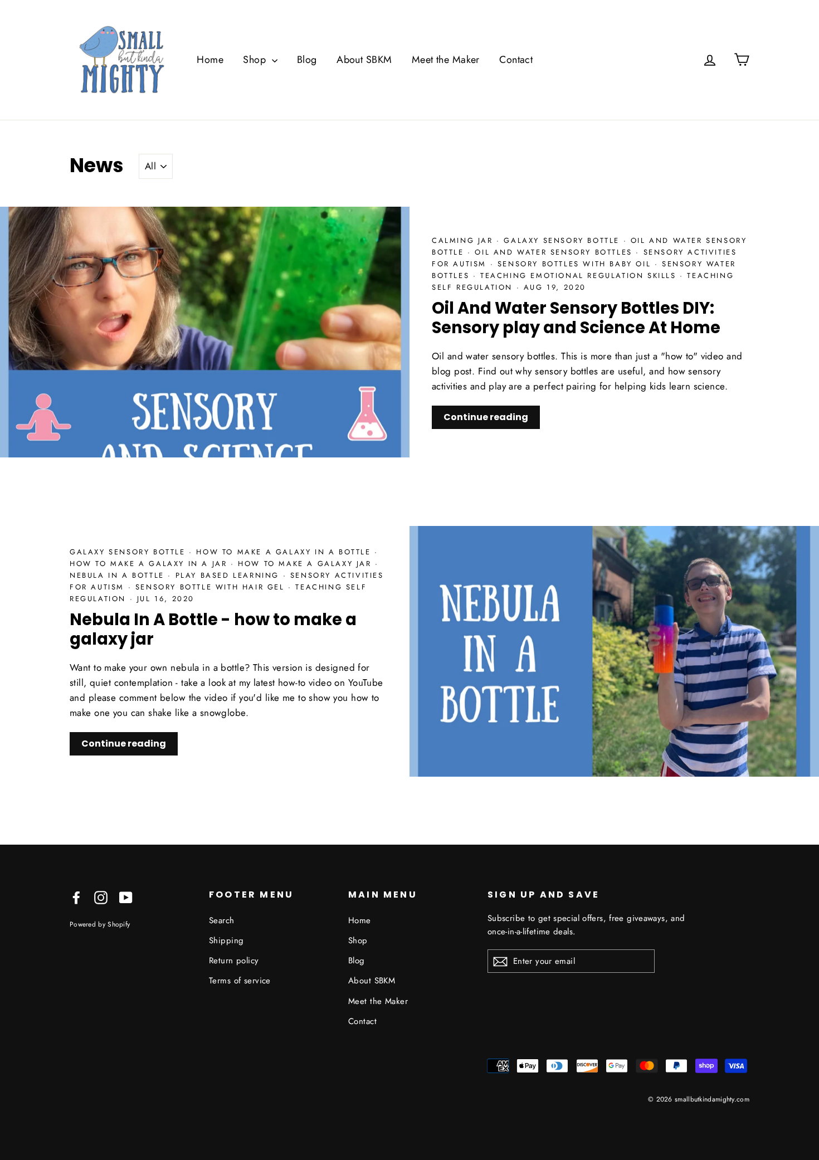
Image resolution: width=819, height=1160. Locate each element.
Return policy (234, 960)
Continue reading (485, 417)
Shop (256, 59)
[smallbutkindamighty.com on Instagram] (101, 896)
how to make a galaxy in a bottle (285, 552)
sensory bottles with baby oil (576, 264)
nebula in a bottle (119, 575)
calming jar (464, 240)
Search (222, 920)
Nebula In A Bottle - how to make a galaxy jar (213, 629)
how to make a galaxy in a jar (150, 563)
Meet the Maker (446, 59)
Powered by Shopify (100, 924)
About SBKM (364, 59)
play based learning (229, 575)
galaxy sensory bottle (563, 240)
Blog (307, 59)
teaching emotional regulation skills (580, 275)
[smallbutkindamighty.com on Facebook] (76, 896)
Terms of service (240, 980)
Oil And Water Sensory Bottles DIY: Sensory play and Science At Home (576, 318)
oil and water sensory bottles (555, 252)
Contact (516, 59)
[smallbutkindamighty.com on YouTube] (126, 896)
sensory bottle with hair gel (211, 587)
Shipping (226, 940)
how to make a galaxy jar (306, 563)
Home (210, 59)
